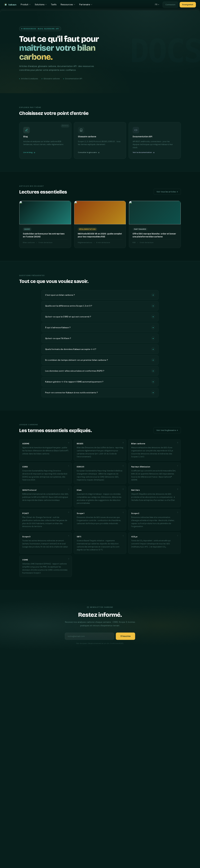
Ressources (67, 4)
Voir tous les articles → (167, 191)
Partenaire (84, 4)
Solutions (40, 4)
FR (156, 4)
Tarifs (54, 4)
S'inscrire (125, 636)
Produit (24, 4)
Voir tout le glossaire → (167, 430)
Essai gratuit (187, 4)
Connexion (170, 4)
